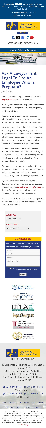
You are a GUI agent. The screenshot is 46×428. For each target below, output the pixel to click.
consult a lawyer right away (29, 187)
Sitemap (37, 407)
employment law (9, 99)
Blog (19, 407)
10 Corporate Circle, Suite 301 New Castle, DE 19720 (23, 13)
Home (4, 402)
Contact (27, 407)
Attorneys (24, 402)
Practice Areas (38, 402)
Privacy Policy (23, 425)
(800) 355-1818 (31, 43)
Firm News (10, 407)
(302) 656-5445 (15, 43)
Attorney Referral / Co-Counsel (23, 50)
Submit (23, 275)
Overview (13, 402)
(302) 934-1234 (12, 393)
